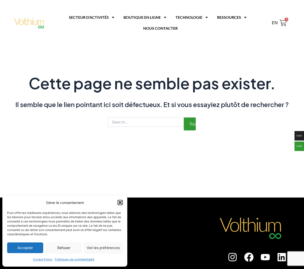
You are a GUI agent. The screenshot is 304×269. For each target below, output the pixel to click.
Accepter (25, 247)
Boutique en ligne (142, 17)
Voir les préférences (103, 247)
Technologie (189, 17)
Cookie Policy (42, 259)
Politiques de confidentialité (74, 259)
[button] (120, 202)
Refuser (63, 247)
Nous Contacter (160, 28)
